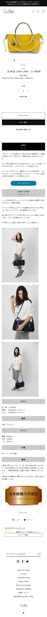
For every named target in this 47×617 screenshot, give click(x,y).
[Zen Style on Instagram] (18, 561)
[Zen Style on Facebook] (22, 561)
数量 (23, 86)
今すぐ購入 (23, 122)
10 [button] (31, 60)
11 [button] (33, 60)
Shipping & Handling (23, 589)
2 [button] (16, 60)
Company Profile (23, 578)
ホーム (23, 65)
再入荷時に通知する (23, 129)
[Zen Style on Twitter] (27, 561)
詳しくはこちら (23, 183)
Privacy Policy (23, 581)
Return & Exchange (23, 585)
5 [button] (22, 60)
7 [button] (25, 60)
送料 (3, 78)
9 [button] (29, 60)
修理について (23, 593)
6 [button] (23, 60)
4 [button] (20, 60)
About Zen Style (23, 570)
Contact (23, 574)
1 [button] (14, 60)
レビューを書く (23, 535)
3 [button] (18, 60)
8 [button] (27, 60)
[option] (23, 3)
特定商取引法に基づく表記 (23, 596)
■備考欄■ (23, 96)
